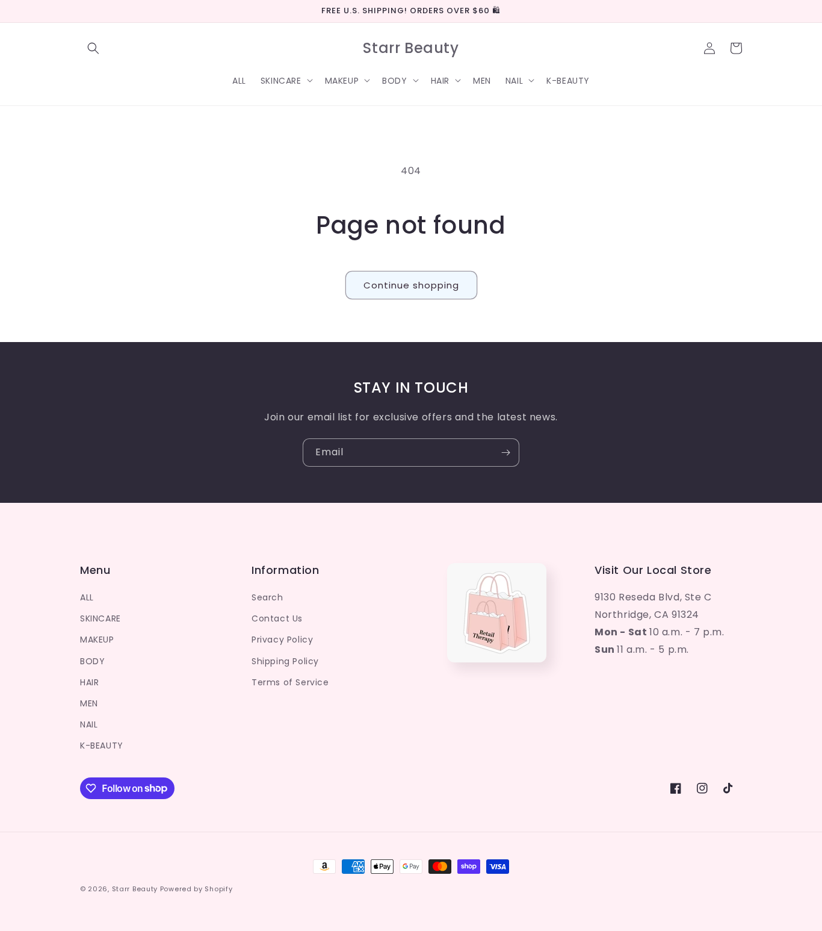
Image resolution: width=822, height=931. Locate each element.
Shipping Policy (285, 661)
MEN (89, 703)
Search (267, 597)
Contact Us (277, 618)
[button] (93, 48)
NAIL (88, 724)
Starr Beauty (135, 889)
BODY (92, 661)
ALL (87, 597)
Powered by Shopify (196, 889)
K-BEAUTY (101, 746)
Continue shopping (411, 285)
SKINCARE (100, 618)
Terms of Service (290, 682)
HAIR (89, 682)
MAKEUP (97, 640)
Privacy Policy (282, 640)
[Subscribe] (505, 452)
